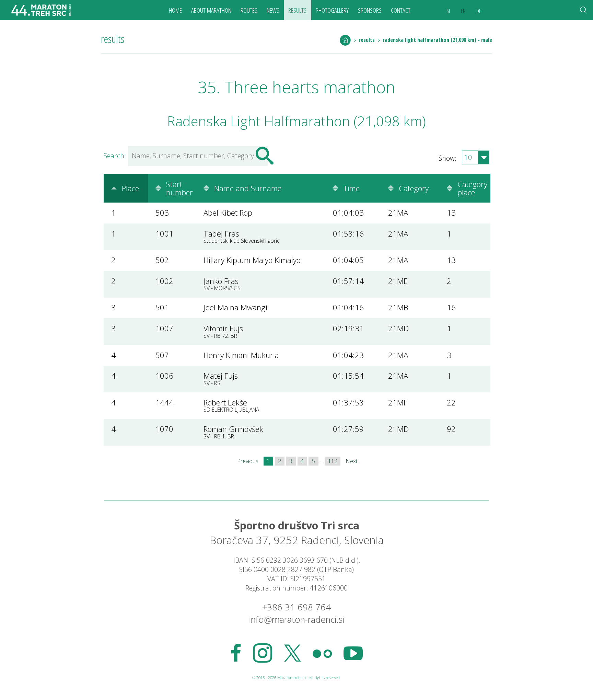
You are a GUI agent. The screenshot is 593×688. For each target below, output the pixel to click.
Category (414, 188)
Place (130, 188)
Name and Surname (247, 188)
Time (351, 188)
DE (478, 11)
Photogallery (332, 10)
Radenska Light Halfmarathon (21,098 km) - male (437, 40)
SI (448, 11)
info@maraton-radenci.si (296, 620)
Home (175, 10)
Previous (247, 461)
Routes (249, 10)
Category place (472, 188)
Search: (115, 155)
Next (352, 461)
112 (332, 461)
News (273, 10)
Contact (400, 10)
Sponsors (370, 10)
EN (463, 11)
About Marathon (211, 10)
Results (297, 10)
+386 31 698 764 (296, 607)
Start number (179, 188)
